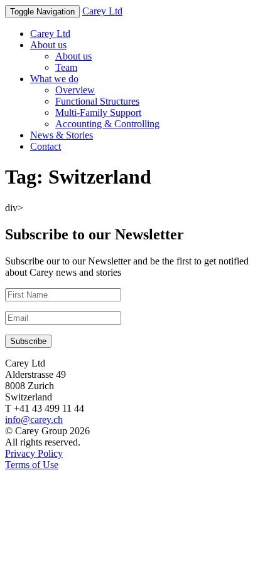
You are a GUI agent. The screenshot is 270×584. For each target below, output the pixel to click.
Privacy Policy (34, 453)
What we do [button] (54, 78)
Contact (45, 146)
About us (73, 56)
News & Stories (61, 135)
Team (66, 67)
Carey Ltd (102, 11)
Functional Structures (97, 101)
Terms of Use (31, 464)
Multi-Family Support (98, 112)
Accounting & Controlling (107, 123)
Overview (75, 90)
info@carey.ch (34, 419)
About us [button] (48, 44)
